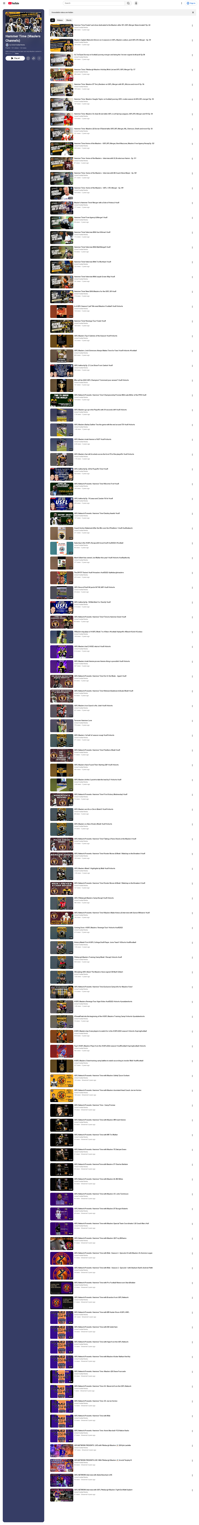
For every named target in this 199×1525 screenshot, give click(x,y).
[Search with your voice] (136, 3)
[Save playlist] (28, 58)
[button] (23, 22)
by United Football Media (17, 45)
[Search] (128, 3)
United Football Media (81, 27)
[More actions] (39, 58)
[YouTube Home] (13, 3)
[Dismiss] (193, 12)
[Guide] (4, 3)
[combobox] (94, 3)
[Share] (33, 58)
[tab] (52, 20)
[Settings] (181, 3)
